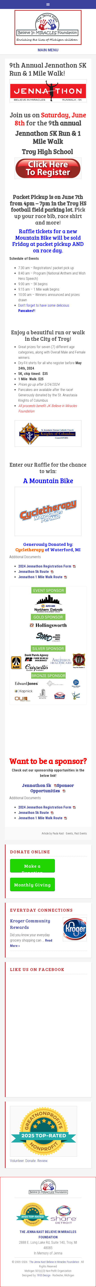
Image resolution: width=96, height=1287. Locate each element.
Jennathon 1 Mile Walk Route (40, 577)
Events (69, 833)
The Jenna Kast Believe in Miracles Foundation (48, 27)
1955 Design (43, 1275)
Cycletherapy (29, 549)
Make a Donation (32, 867)
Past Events (80, 833)
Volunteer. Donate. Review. (29, 1161)
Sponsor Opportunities (52, 788)
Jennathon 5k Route (33, 572)
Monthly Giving (32, 885)
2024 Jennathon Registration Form (44, 566)
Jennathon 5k (37, 785)
